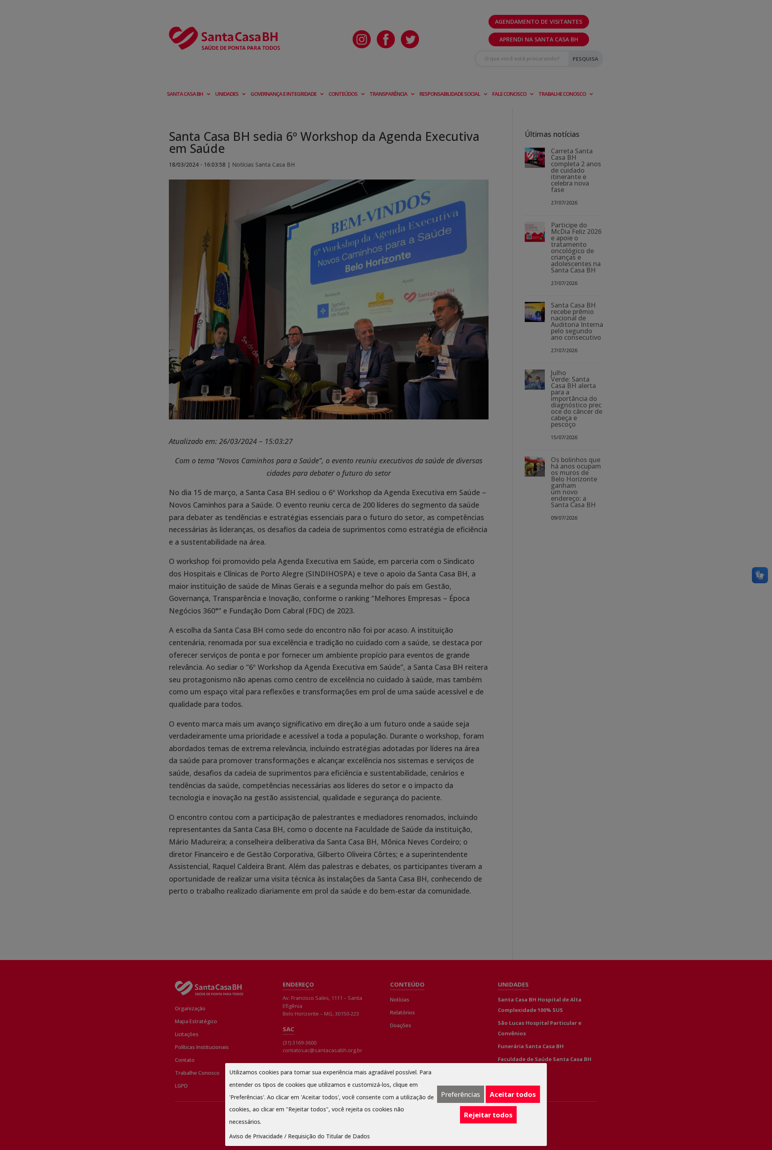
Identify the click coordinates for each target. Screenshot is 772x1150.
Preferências (460, 1094)
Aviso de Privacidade (256, 1136)
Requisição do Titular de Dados (329, 1136)
